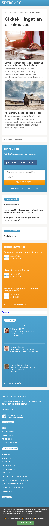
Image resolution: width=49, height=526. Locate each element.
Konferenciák (11, 199)
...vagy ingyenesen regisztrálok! (24, 189)
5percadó (6, 312)
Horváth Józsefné (19, 365)
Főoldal (8, 12)
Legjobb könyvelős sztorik (14, 476)
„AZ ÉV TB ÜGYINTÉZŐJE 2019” (14, 488)
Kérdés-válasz (8, 432)
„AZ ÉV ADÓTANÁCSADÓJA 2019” (15, 480)
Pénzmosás (7, 439)
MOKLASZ (14, 372)
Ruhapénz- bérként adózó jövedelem (23, 252)
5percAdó (15, 256)
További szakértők (13, 383)
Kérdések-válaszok (14, 247)
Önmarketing (8, 462)
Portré (5, 473)
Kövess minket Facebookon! (15, 416)
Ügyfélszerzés (9, 469)
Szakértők (10, 320)
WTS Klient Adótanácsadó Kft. (24, 352)
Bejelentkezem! (24, 182)
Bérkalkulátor (10, 236)
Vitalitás (6, 458)
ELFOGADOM (25, 522)
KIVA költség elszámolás (16, 270)
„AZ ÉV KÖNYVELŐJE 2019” (12, 484)
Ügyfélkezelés (8, 465)
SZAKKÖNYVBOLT (9, 491)
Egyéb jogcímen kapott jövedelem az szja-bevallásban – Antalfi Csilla (24, 64)
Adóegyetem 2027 (13, 204)
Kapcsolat (7, 410)
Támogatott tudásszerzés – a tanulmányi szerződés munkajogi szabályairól (23, 211)
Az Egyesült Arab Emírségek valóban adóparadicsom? (21, 218)
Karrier (5, 454)
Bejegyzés (18, 12)
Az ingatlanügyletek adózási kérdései (24, 113)
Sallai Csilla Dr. (17, 329)
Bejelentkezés (11, 149)
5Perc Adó (12, 3)
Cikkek (5, 428)
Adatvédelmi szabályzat (26, 513)
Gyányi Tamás (17, 347)
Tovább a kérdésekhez (14, 304)
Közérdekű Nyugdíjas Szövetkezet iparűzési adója (21, 289)
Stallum (14, 336)
